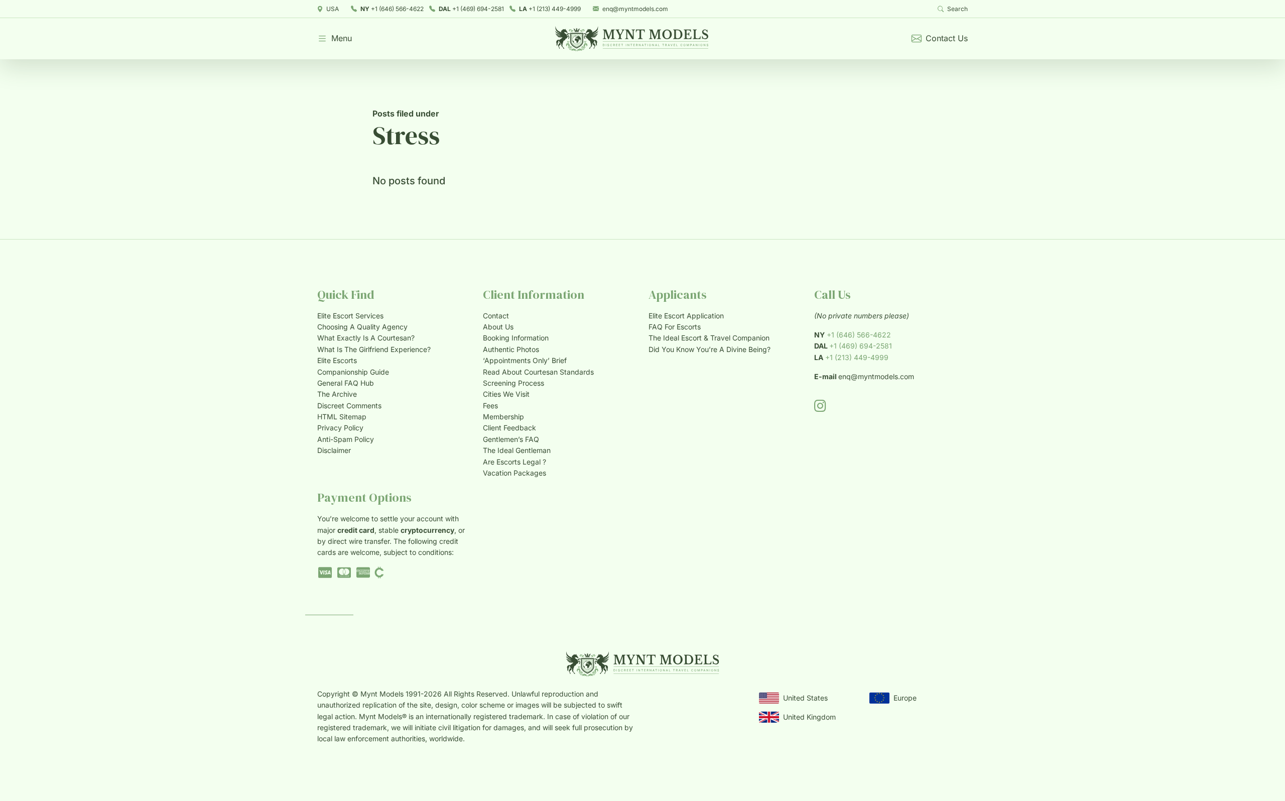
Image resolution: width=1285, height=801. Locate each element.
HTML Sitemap (341, 416)
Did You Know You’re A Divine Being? (709, 349)
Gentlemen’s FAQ (511, 439)
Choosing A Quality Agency (362, 326)
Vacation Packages (514, 473)
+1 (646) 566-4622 (392, 9)
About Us (498, 326)
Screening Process (513, 383)
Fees (490, 405)
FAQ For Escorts (675, 326)
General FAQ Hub (345, 383)
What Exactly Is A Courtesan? (366, 337)
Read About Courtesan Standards (538, 372)
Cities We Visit (506, 394)
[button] (334, 39)
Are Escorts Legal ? (514, 461)
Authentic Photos (511, 349)
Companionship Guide (353, 372)
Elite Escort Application (686, 315)
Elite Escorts (337, 360)
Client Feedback (509, 427)
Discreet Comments (349, 405)
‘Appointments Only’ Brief (525, 360)
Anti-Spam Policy (345, 439)
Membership (503, 416)
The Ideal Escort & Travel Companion (709, 337)
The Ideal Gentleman (517, 450)
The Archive (337, 394)
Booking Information (516, 337)
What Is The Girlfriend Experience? (374, 349)
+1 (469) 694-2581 (471, 9)
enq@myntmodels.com (635, 9)
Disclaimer (334, 450)
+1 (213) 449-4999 (550, 9)
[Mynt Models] (631, 38)
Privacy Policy (340, 427)
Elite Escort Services (350, 315)
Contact (496, 315)
